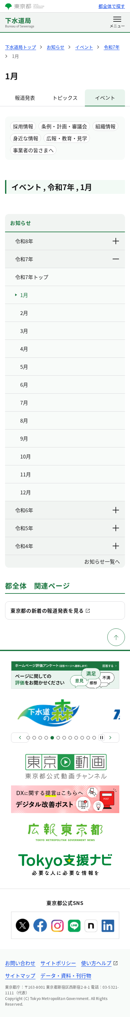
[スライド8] (70, 737)
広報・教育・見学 (66, 138)
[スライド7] (64, 737)
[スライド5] (52, 737)
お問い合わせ (20, 963)
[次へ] (110, 738)
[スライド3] (40, 737)
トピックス (65, 97)
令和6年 (24, 510)
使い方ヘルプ (96, 963)
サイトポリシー (58, 963)
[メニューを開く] (117, 22)
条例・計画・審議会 (64, 126)
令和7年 (24, 259)
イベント (105, 97)
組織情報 (105, 126)
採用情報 (23, 126)
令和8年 (24, 241)
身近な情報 (25, 138)
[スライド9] (76, 737)
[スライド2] (34, 737)
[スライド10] (82, 737)
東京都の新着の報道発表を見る (47, 610)
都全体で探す (111, 6)
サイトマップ (20, 975)
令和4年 (24, 546)
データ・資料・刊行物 (65, 975)
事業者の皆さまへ (33, 150)
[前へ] (20, 738)
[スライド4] (46, 737)
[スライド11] (88, 737)
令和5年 (24, 528)
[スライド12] (94, 737)
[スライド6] (58, 737)
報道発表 (25, 97)
